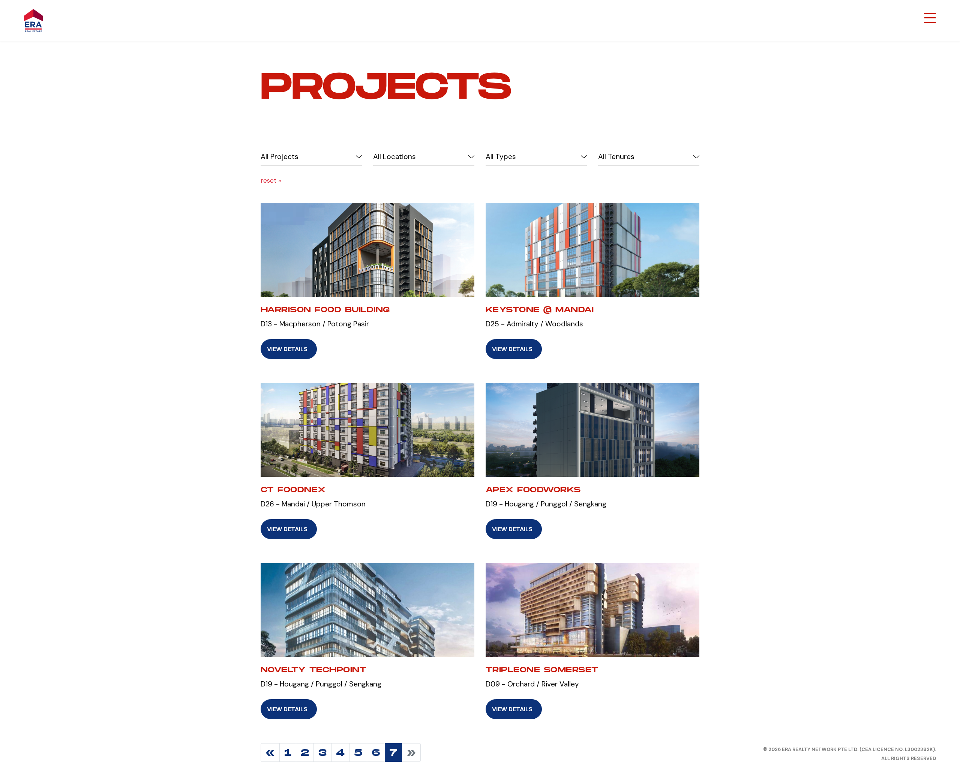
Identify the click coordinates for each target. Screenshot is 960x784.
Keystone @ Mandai (540, 309)
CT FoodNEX (293, 489)
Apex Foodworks (533, 489)
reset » (271, 180)
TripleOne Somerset (542, 669)
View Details (287, 349)
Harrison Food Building (325, 309)
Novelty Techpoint (313, 669)
